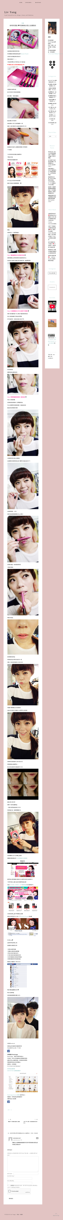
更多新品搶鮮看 (11, 1068)
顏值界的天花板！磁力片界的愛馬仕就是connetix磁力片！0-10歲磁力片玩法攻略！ (52, 180)
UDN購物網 (23, 884)
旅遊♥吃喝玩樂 (52, 103)
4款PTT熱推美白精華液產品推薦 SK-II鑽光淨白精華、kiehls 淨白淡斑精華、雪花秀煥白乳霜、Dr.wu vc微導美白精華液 (52, 232)
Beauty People (24, 54)
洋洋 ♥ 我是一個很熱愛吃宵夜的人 (30, 1122)
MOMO (17, 884)
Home (20, 2)
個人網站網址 (10, 1180)
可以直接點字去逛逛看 (21, 858)
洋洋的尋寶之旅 (52, 122)
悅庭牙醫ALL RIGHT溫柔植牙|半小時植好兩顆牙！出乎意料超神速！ (52, 171)
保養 (23, 23)
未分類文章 (52, 119)
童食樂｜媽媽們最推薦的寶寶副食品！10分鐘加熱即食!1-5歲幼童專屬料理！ (52, 190)
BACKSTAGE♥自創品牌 (52, 81)
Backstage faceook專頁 (13, 1095)
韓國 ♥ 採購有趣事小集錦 (14, 1121)
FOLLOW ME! (52, 273)
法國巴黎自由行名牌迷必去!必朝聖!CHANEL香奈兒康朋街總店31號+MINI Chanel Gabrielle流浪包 (52, 218)
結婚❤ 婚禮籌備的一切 (52, 88)
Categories (28, 2)
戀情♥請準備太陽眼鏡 (52, 96)
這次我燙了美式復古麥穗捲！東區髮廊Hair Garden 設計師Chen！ (52, 163)
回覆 (37, 1138)
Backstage (38, 2)
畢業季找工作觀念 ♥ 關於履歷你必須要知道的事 (52, 251)
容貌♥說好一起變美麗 (52, 92)
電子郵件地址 (11, 1176)
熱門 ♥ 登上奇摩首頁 (52, 111)
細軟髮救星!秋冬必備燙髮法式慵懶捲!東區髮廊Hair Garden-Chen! (52, 198)
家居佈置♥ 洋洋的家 (52, 100)
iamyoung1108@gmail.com (55, 53)
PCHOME (12, 884)
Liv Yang (10, 12)
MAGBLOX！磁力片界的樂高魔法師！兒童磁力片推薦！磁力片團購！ (52, 155)
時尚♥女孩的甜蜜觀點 (52, 85)
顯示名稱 (10, 1173)
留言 (8, 1155)
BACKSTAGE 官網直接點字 (14, 1070)
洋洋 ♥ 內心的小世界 (52, 108)
